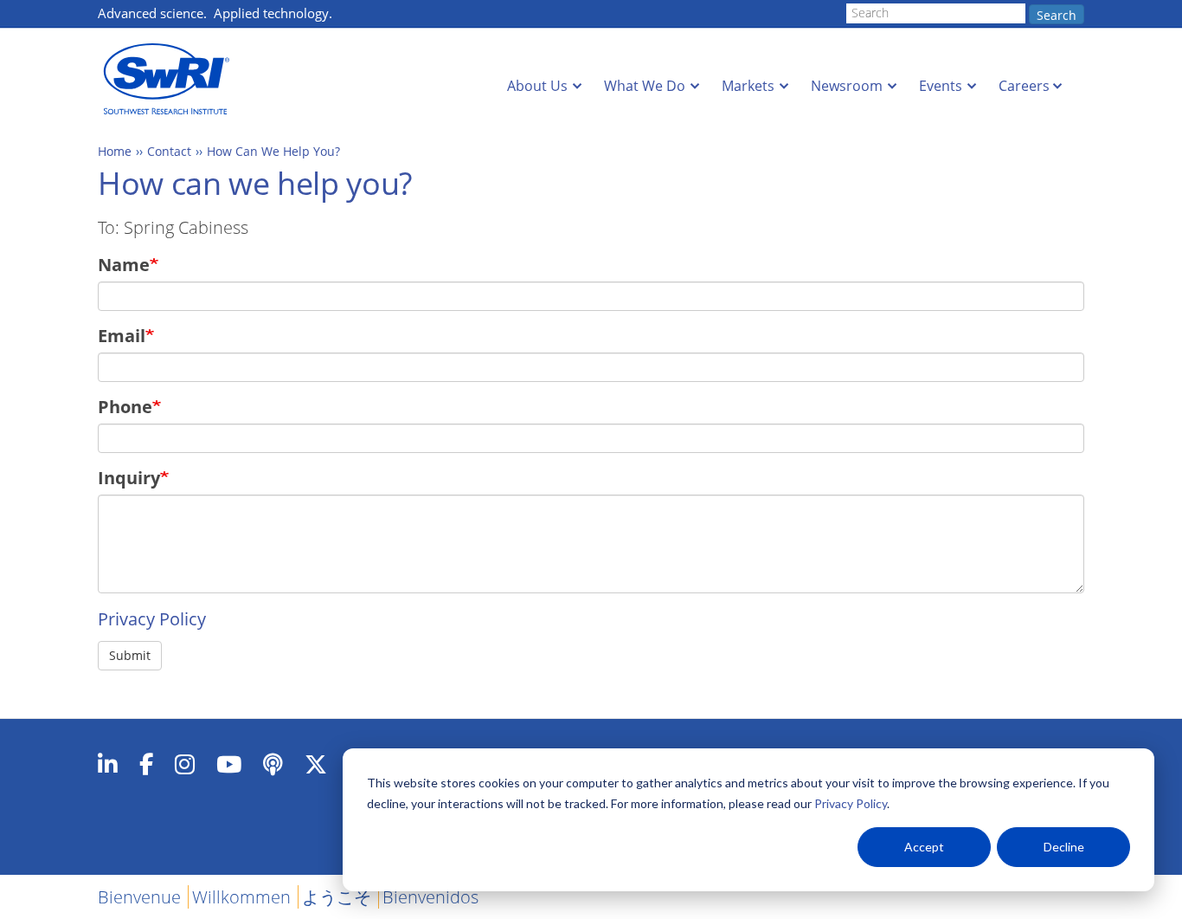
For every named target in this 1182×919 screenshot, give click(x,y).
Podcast (273, 764)
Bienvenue (139, 897)
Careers (1024, 85)
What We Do (644, 85)
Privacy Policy (850, 803)
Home (115, 151)
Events (940, 85)
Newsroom (847, 85)
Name (124, 264)
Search (1056, 15)
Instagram (185, 764)
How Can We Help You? (273, 151)
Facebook (146, 764)
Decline (1064, 846)
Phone (125, 406)
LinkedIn (108, 764)
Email (121, 335)
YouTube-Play (228, 764)
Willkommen (241, 897)
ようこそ (336, 897)
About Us (537, 85)
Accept (924, 846)
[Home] (171, 79)
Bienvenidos (430, 897)
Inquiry (129, 477)
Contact (169, 151)
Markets (748, 85)
